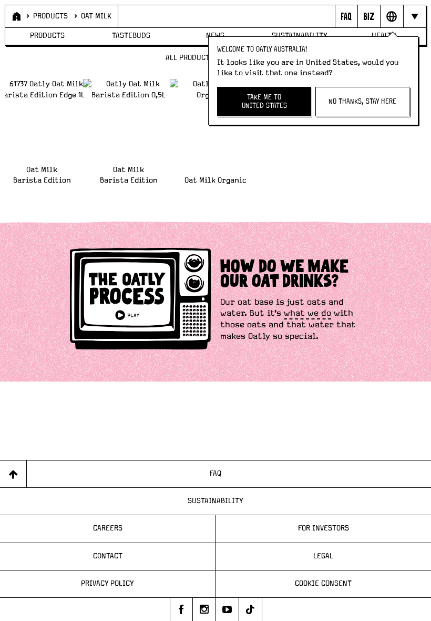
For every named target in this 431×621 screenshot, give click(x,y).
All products (190, 58)
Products (50, 16)
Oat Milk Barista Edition (42, 175)
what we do (307, 313)
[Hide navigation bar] (414, 16)
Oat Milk (96, 16)
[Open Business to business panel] (368, 16)
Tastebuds (131, 36)
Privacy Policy (107, 583)
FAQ (215, 473)
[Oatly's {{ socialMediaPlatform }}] (181, 609)
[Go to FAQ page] (346, 16)
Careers (107, 528)
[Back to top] (13, 473)
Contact (107, 556)
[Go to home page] (15, 16)
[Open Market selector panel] (391, 16)
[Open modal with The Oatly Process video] (140, 300)
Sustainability (215, 501)
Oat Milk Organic (215, 180)
